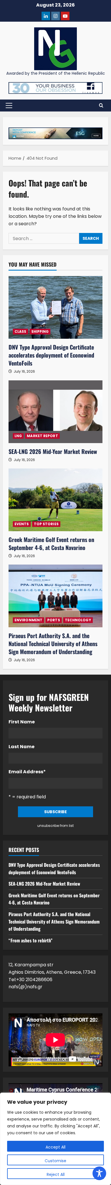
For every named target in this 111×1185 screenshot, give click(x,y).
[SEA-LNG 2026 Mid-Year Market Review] (55, 411)
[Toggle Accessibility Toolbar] (99, 1173)
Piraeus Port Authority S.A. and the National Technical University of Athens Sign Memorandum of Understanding (53, 643)
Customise (55, 1161)
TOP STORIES (46, 524)
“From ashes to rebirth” (30, 940)
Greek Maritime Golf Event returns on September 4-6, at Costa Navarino (51, 543)
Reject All (56, 1174)
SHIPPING (40, 331)
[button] (9, 105)
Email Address (27, 771)
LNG (18, 435)
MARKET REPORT (42, 435)
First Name (22, 722)
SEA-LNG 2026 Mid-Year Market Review (53, 451)
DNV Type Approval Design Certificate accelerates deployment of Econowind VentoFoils (51, 355)
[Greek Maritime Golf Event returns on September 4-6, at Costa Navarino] (55, 499)
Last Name (21, 746)
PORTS (53, 620)
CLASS (20, 331)
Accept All (55, 1147)
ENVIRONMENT (28, 620)
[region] (55, 1139)
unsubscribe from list (55, 825)
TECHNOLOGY (78, 620)
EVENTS (22, 524)
